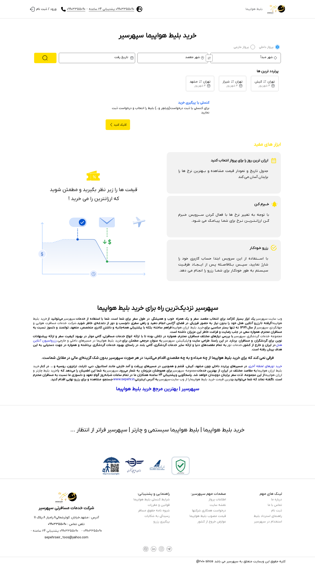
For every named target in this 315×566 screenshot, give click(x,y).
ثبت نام (276, 510)
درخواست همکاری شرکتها (209, 510)
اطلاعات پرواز (217, 499)
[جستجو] (45, 58)
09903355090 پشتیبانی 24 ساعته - (54, 531)
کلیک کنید (120, 125)
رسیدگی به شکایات (157, 516)
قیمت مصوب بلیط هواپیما (208, 516)
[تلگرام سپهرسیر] (169, 549)
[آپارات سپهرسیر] (146, 549)
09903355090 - (91, 531)
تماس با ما (275, 505)
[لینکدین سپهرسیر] (153, 549)
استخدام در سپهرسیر (268, 521)
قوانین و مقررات (159, 505)
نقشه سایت (218, 505)
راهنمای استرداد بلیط (268, 516)
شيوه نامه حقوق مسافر (154, 510)
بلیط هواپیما (254, 9)
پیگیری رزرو (161, 521)
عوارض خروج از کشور (211, 521)
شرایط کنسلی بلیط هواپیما (152, 499)
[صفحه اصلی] (276, 9)
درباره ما (276, 499)
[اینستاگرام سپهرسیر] (161, 549)
